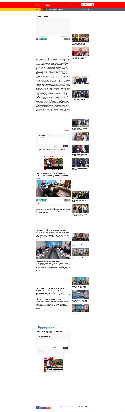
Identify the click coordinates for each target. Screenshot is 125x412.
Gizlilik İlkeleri (73, 406)
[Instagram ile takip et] (69, 205)
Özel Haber (72, 4)
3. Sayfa (77, 4)
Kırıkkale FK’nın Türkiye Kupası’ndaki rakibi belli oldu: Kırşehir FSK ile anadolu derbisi (62, 9)
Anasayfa (39, 13)
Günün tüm (85, 9)
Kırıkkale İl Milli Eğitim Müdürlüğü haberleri (44, 328)
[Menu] (83, 5)
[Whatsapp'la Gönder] (44, 39)
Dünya (55, 4)
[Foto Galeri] (88, 0)
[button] (65, 39)
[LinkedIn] (42, 39)
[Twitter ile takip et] (68, 205)
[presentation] (40, 9)
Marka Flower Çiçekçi (84, 406)
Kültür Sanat (61, 4)
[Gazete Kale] (44, 4)
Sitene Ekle (78, 406)
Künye (66, 406)
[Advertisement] (28, 26)
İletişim (69, 406)
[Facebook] (37, 39)
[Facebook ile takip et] (67, 205)
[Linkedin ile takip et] (45, 408)
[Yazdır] (46, 39)
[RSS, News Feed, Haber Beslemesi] (50, 408)
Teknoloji (67, 4)
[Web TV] (85, 0)
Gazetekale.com (43, 204)
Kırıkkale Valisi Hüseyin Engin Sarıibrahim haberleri (46, 327)
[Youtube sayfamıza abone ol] (42, 408)
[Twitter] (40, 39)
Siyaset (43, 13)
